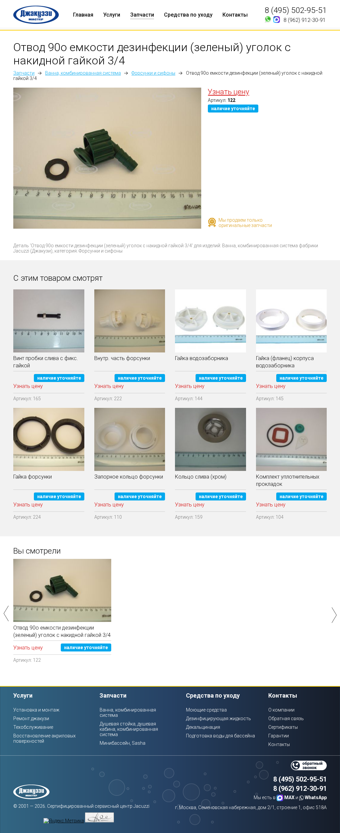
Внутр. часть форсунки (122, 358)
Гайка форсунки (32, 477)
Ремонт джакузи (31, 718)
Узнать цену (228, 92)
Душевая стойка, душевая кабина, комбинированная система (129, 729)
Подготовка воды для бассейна (220, 735)
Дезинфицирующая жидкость (218, 718)
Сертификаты (283, 727)
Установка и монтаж (36, 710)
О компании (281, 710)
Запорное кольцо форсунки (128, 477)
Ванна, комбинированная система (83, 73)
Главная (83, 15)
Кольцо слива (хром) (200, 477)
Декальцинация (203, 727)
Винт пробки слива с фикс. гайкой (45, 362)
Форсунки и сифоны (153, 73)
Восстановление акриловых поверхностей (44, 738)
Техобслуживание (33, 727)
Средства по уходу (188, 15)
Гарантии (278, 735)
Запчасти (142, 15)
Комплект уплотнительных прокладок (287, 480)
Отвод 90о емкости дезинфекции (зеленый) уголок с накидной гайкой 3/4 (62, 631)
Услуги (111, 15)
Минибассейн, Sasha (122, 743)
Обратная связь (286, 718)
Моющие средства (206, 710)
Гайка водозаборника (201, 358)
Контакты (235, 15)
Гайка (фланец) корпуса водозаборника (285, 362)
